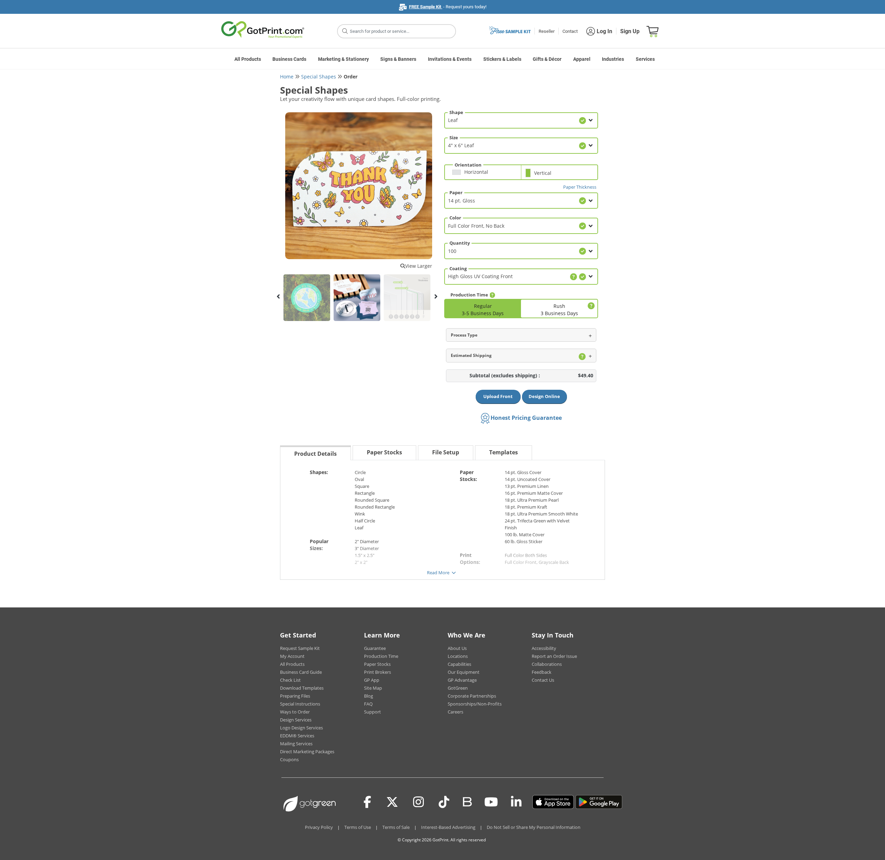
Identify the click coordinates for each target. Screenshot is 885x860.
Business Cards (289, 59)
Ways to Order (295, 712)
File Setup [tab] (445, 452)
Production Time (381, 656)
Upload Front (498, 396)
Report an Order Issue (554, 656)
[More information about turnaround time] (492, 295)
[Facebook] (367, 802)
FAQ (368, 704)
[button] (484, 175)
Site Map (373, 688)
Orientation (468, 165)
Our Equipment (463, 672)
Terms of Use (357, 827)
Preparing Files (295, 696)
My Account (292, 656)
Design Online (544, 396)
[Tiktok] (444, 802)
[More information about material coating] (573, 277)
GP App (371, 680)
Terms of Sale (396, 827)
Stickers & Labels (502, 59)
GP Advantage (462, 680)
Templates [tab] (503, 452)
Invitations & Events (450, 59)
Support (372, 712)
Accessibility (544, 648)
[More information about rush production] (590, 306)
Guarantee (375, 648)
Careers (455, 712)
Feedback (541, 672)
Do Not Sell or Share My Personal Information (533, 827)
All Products (247, 59)
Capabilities (459, 664)
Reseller (547, 31)
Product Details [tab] (315, 453)
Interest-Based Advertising (448, 827)
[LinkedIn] (516, 802)
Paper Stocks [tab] (384, 452)
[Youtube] (491, 802)
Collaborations (547, 664)
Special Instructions (300, 704)
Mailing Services (296, 743)
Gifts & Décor (547, 59)
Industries (613, 59)
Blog (368, 696)
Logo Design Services (301, 728)
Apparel (581, 59)
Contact (570, 31)
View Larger (418, 266)
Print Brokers (377, 672)
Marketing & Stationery (343, 59)
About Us (457, 648)
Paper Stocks (377, 664)
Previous (278, 296)
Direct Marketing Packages (307, 751)
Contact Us (543, 680)
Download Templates (302, 688)
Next (435, 296)
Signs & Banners (398, 59)
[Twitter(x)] (392, 802)
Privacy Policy (319, 827)
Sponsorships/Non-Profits (475, 704)
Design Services (295, 720)
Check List (290, 680)
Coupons (289, 759)
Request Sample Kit (300, 648)
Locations (458, 656)
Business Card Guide (301, 672)
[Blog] (467, 801)
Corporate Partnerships (472, 696)
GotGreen (458, 688)
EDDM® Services (297, 736)
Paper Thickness (579, 187)
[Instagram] (418, 802)
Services (645, 59)
